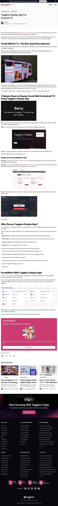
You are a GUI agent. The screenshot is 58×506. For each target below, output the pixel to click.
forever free (43, 1)
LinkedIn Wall (4, 462)
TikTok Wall (4, 471)
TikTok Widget (23, 439)
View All (22, 444)
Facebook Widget (24, 430)
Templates (3, 439)
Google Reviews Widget (45, 426)
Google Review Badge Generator (47, 471)
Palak (23, 388)
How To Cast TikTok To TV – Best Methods (48, 381)
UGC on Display (24, 474)
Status (36, 500)
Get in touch (4, 428)
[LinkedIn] (32, 488)
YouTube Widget (24, 435)
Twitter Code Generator (45, 465)
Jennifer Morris (6, 388)
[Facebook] (25, 488)
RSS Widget (23, 441)
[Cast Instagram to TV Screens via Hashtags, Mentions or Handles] (10, 370)
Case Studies (4, 441)
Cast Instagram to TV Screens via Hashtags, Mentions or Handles (10, 381)
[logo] (6, 5)
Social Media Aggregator (45, 474)
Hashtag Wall (4, 467)
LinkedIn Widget (24, 428)
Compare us (4, 448)
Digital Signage (5, 11)
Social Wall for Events (6, 455)
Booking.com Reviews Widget (46, 441)
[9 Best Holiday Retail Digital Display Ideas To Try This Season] (29, 370)
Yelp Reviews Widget (44, 430)
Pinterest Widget (24, 437)
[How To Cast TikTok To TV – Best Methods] (48, 370)
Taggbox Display (5, 275)
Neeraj (6, 22)
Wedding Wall (4, 469)
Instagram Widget (24, 426)
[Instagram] (35, 488)
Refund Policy (31, 500)
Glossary (3, 446)
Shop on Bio (23, 467)
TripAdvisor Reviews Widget (46, 444)
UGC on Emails (24, 476)
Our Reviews (4, 430)
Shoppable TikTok (24, 462)
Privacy (25, 500)
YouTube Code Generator (45, 458)
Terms (21, 500)
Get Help (3, 435)
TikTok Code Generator (45, 462)
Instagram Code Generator (46, 455)
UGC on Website (24, 471)
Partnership (14, 11)
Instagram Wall (4, 458)
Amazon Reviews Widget (45, 432)
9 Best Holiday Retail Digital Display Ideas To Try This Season (28, 381)
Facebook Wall (4, 460)
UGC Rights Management (26, 469)
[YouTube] (38, 488)
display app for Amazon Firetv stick (27, 32)
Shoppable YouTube (25, 460)
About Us (3, 426)
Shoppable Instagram (25, 458)
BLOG (14, 4)
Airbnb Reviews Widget (45, 437)
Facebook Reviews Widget (46, 428)
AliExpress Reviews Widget (46, 435)
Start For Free (29, 347)
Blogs (2, 437)
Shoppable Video (24, 455)
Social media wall (34, 91)
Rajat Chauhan (45, 388)
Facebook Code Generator (45, 460)
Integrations (4, 444)
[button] (55, 377)
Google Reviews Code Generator (47, 469)
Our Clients (4, 432)
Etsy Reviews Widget (44, 439)
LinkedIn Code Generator (45, 467)
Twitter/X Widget (24, 432)
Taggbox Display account (20, 160)
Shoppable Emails (24, 465)
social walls (30, 165)
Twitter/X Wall (4, 465)
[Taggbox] (29, 497)
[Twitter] (28, 488)
